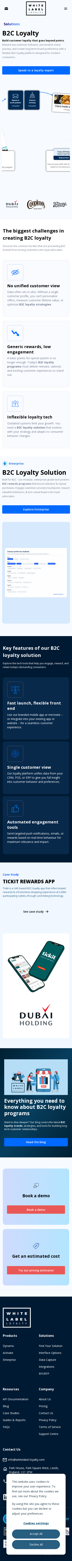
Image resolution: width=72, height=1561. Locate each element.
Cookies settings (36, 1523)
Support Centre (48, 1434)
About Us (45, 1399)
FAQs (6, 1427)
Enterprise (9, 1360)
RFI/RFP (44, 1373)
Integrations (46, 1367)
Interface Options (50, 1353)
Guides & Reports (14, 1420)
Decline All (36, 1544)
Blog (6, 1406)
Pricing (43, 1406)
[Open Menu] (66, 9)
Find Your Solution (50, 1346)
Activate (8, 1353)
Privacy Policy (47, 1420)
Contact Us (46, 1413)
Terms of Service (50, 1427)
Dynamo (8, 1346)
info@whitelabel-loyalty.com (26, 1459)
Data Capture (47, 1360)
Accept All (36, 1534)
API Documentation (15, 1399)
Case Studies (11, 1413)
